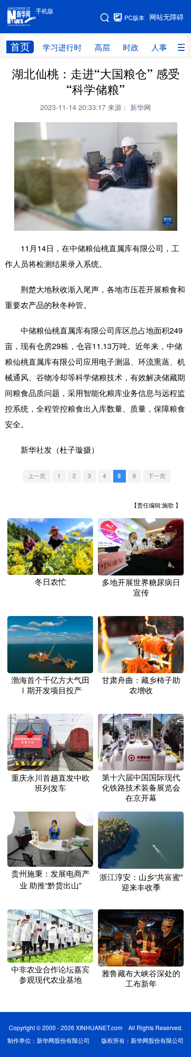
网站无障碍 (166, 17)
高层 (102, 47)
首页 (20, 47)
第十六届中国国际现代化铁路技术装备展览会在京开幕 (141, 787)
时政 (131, 47)
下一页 (157, 476)
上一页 (37, 476)
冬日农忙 (50, 582)
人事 (159, 47)
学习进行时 (62, 47)
